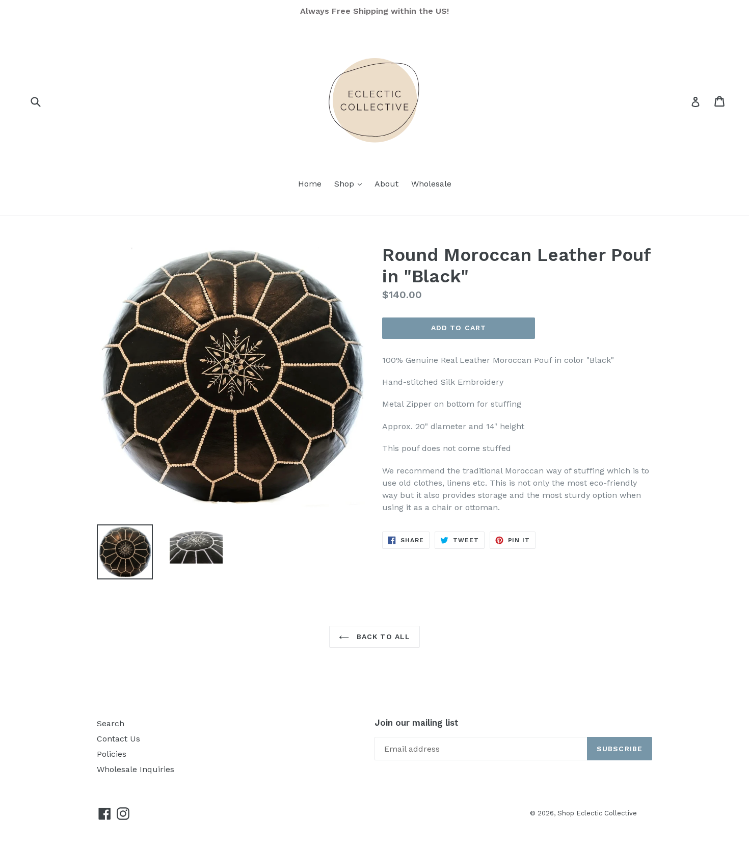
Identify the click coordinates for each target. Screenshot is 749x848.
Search (110, 723)
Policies (111, 754)
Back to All (382, 636)
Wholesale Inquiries (135, 769)
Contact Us (118, 739)
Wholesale (431, 184)
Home (310, 184)
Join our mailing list (416, 723)
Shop (350, 183)
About (386, 184)
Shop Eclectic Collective (597, 813)
